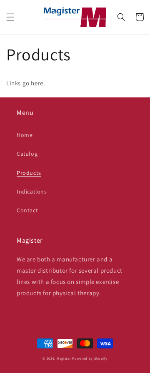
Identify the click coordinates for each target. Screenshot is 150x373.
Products (29, 173)
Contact (27, 210)
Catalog (27, 153)
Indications (32, 191)
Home (24, 135)
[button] (10, 17)
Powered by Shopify (90, 358)
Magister (64, 358)
